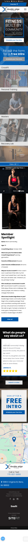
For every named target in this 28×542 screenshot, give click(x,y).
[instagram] (17, 499)
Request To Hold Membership (14, 494)
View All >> (14, 164)
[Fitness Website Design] (14, 518)
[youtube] (14, 499)
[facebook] (10, 499)
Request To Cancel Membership (14, 496)
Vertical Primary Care (14, 492)
